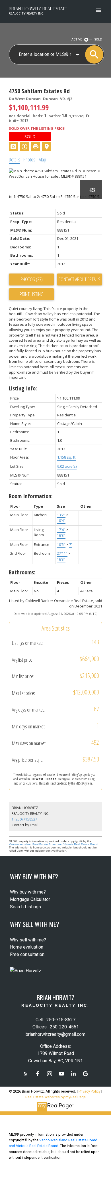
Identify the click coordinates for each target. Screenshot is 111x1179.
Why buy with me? (28, 892)
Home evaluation (26, 947)
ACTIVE (76, 39)
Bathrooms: (22, 572)
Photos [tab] (29, 159)
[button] (25, 1073)
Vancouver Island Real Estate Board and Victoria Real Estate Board (53, 844)
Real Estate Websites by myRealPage (55, 1097)
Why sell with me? (28, 940)
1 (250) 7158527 (24, 819)
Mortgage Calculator (30, 899)
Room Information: (31, 496)
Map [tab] (42, 159)
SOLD (98, 39)
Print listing (32, 294)
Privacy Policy (89, 1091)
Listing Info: (23, 388)
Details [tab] (14, 159)
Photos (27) (31, 279)
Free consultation (27, 954)
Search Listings (25, 906)
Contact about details (79, 279)
